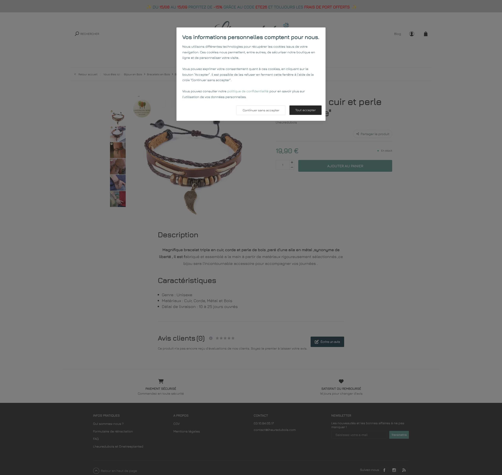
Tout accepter (305, 110)
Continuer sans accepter (261, 110)
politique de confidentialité (248, 91)
